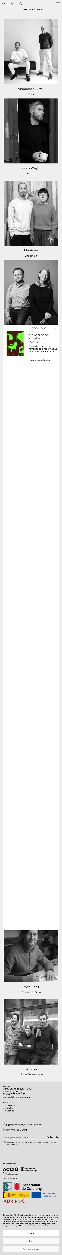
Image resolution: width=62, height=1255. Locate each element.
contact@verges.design (17, 1097)
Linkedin (8, 1108)
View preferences (31, 1249)
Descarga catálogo (40, 360)
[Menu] (58, 4)
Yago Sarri (31, 987)
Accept (31, 1233)
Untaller (31, 1069)
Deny (31, 1241)
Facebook (8, 1102)
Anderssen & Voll (31, 89)
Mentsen (31, 250)
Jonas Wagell (31, 168)
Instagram (9, 1105)
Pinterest (8, 1110)
